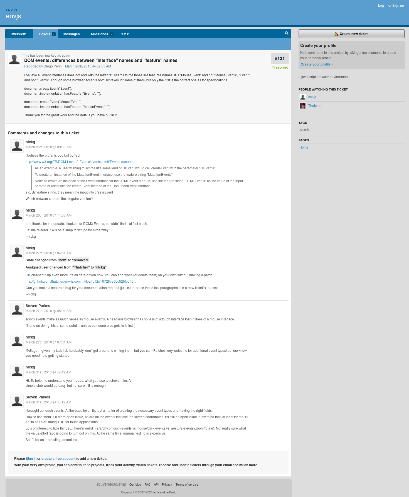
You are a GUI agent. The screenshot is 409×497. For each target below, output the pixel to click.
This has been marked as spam (46, 55)
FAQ (147, 484)
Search (286, 34)
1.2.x (125, 33)
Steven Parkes (38, 305)
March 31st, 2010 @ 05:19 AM (48, 402)
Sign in (31, 458)
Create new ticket (353, 33)
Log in (383, 5)
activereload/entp (111, 484)
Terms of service (187, 484)
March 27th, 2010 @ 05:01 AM (49, 310)
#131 (280, 58)
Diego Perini (53, 66)
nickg (30, 141)
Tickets (41, 34)
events (304, 129)
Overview (18, 33)
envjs (13, 15)
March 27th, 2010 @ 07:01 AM (49, 342)
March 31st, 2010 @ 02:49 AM (48, 372)
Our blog (135, 484)
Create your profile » (317, 64)
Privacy (167, 484)
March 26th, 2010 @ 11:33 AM (49, 215)
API (156, 484)
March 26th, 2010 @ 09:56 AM (49, 146)
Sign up (398, 5)
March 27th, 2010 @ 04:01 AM (49, 252)
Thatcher (314, 105)
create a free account (58, 458)
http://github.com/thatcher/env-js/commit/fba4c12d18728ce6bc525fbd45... (81, 281)
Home (304, 147)
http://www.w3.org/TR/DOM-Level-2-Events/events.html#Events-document (81, 161)
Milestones (96, 34)
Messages (71, 33)
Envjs (11, 9)
